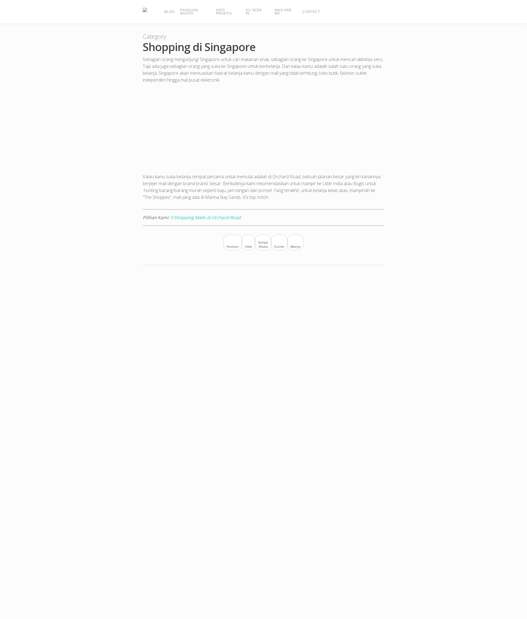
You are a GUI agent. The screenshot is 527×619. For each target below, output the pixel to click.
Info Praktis (224, 12)
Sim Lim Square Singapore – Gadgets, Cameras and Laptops (82, 590)
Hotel (248, 246)
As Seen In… (254, 12)
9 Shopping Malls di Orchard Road (205, 217)
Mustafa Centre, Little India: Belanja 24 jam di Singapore (246, 424)
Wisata (263, 246)
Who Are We (283, 12)
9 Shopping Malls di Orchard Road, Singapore (82, 424)
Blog (169, 11)
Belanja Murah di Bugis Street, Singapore (409, 424)
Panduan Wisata (189, 12)
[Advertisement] (263, 130)
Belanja (295, 246)
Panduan (232, 246)
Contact (311, 11)
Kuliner (279, 246)
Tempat (263, 242)
